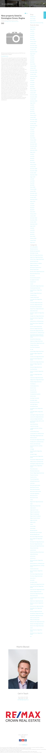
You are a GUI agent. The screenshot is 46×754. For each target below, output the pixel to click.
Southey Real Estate (34, 568)
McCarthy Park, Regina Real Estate (37, 439)
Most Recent (33, 27)
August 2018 (32, 226)
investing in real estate (34, 398)
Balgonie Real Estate (34, 265)
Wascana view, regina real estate (36, 606)
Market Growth (33, 437)
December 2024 (33, 70)
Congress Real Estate (34, 297)
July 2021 (32, 154)
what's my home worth (34, 617)
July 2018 (32, 228)
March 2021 (32, 162)
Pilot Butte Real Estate (34, 470)
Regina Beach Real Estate (35, 505)
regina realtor (33, 522)
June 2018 (32, 230)
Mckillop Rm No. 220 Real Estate (37, 441)
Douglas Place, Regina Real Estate (37, 316)
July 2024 (32, 80)
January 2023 (33, 117)
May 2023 (32, 109)
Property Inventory (34, 475)
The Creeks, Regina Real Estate (36, 574)
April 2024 (32, 86)
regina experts (33, 507)
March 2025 (32, 64)
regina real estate (33, 520)
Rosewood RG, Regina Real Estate (37, 545)
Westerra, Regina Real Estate (36, 611)
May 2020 (32, 183)
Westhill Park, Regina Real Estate (36, 613)
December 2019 (33, 193)
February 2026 (33, 41)
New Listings (32, 18)
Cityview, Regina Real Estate (36, 293)
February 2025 (33, 66)
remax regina (32, 528)
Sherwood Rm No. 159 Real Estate (37, 563)
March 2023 (32, 113)
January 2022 (33, 142)
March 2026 (32, 39)
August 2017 (32, 242)
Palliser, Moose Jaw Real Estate (36, 461)
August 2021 (32, 152)
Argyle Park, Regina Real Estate (36, 257)
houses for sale (33, 389)
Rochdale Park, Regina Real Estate (37, 541)
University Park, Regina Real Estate (37, 589)
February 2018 (33, 238)
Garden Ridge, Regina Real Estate (37, 351)
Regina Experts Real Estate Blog (36, 22)
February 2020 (33, 189)
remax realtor (33, 526)
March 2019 (32, 211)
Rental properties (33, 530)
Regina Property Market (35, 518)
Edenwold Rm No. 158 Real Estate (37, 332)
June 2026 (32, 33)
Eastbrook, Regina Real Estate (36, 328)
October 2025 (33, 49)
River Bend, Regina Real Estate (36, 536)
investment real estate (34, 402)
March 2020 (32, 187)
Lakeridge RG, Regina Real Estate (37, 414)
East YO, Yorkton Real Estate (36, 326)
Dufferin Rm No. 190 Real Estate (36, 321)
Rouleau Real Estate (34, 548)
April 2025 (32, 62)
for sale (31, 349)
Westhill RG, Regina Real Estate (36, 615)
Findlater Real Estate (34, 345)
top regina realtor (33, 582)
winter (31, 627)
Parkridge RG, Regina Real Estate (37, 463)
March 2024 (32, 88)
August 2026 (32, 29)
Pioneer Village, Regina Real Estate (37, 473)
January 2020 (33, 191)
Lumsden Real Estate (34, 431)
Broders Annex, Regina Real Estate (37, 271)
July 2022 (32, 129)
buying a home (33, 281)
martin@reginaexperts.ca (23, 699)
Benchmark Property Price (35, 267)
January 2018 (33, 240)
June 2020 (32, 181)
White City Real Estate (34, 619)
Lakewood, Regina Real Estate (36, 418)
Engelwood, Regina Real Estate (36, 341)
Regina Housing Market (35, 512)
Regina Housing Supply (34, 514)
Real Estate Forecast (34, 487)
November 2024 (33, 72)
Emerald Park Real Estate (35, 339)
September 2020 (33, 174)
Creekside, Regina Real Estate (36, 302)
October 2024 (33, 74)
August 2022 (32, 127)
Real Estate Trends (34, 497)
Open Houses (33, 20)
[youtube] (23, 740)
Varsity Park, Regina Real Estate (36, 593)
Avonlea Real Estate (34, 261)
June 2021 (32, 156)
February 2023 (33, 115)
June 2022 (32, 131)
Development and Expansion (36, 306)
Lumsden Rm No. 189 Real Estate (37, 433)
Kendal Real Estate (34, 406)
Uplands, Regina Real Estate (35, 591)
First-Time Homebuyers (35, 347)
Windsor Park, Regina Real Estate (37, 625)
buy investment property (35, 277)
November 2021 (33, 146)
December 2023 (33, 94)
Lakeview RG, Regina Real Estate (37, 416)
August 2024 (32, 78)
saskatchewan (33, 550)
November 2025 (33, 47)
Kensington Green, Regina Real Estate (11, 21)
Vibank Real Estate (34, 595)
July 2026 (32, 31)
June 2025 (32, 57)
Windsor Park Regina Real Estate (36, 623)
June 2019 (32, 205)
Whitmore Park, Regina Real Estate (37, 621)
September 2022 (33, 125)
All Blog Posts (33, 16)
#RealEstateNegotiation (35, 251)
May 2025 (32, 59)
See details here (4, 56)
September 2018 (33, 224)
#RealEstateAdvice (34, 249)
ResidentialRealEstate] (34, 534)
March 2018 (32, 236)
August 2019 (32, 201)
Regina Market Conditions (35, 516)
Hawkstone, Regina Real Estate (36, 377)
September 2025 (33, 51)
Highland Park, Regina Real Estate (37, 379)
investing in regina (33, 400)
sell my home (32, 556)
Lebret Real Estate (34, 424)
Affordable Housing (34, 253)
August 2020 (32, 176)
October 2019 (33, 197)
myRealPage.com (24, 744)
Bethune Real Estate (34, 269)
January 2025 (33, 68)
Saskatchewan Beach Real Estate (37, 552)
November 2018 (33, 219)
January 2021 (33, 166)
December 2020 (33, 168)
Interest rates (33, 396)
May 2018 (32, 232)
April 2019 (32, 209)
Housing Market (33, 392)
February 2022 (33, 139)
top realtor (32, 580)
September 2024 (33, 76)
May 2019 (32, 207)
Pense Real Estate (34, 468)
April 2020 (32, 185)
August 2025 (32, 53)
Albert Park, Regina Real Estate (36, 255)
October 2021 (33, 148)
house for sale (33, 387)
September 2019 (33, 199)
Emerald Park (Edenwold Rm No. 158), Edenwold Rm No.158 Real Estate (37, 336)
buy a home (32, 275)
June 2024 (32, 82)
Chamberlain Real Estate (35, 288)
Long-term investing (34, 426)
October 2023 (33, 98)
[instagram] (25, 740)
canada (31, 283)
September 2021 (33, 150)
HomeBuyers (33, 383)
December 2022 (33, 119)
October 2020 (33, 172)
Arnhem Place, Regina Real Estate (37, 259)
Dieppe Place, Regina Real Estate (37, 308)
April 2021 (32, 160)
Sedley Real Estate (34, 554)
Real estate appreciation (35, 485)
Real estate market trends (35, 491)
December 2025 (33, 45)
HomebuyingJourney (34, 385)
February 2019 (33, 213)
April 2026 (32, 37)
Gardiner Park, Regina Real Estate (37, 356)
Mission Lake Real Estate (35, 443)
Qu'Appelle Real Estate (35, 481)
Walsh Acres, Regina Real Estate (36, 600)
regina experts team (34, 509)
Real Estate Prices (34, 495)
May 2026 (32, 35)
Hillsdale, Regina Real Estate (36, 381)
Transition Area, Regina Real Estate (37, 584)
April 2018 (32, 234)
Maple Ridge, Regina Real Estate (36, 435)
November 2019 (33, 195)
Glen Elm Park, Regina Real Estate (37, 361)
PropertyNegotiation (34, 479)
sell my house (33, 558)
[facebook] (20, 740)
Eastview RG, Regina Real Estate (36, 330)
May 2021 (32, 158)
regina (31, 503)
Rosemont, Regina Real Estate (36, 543)
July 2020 (32, 178)
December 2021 (33, 144)
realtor (31, 499)
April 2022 (32, 135)
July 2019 (32, 203)
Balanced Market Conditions (36, 263)
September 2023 (33, 100)
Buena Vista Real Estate (35, 273)
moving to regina (33, 454)
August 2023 (32, 103)
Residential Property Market (36, 532)
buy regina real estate (34, 279)
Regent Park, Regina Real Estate (36, 501)
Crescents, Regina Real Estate (36, 304)
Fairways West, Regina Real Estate (37, 343)
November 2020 (33, 170)
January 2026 (33, 43)
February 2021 (33, 164)
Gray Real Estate (33, 369)
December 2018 (33, 217)
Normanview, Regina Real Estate (36, 459)
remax (31, 524)
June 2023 (32, 107)
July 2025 (32, 55)
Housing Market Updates (35, 394)
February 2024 (33, 90)
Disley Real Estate (34, 310)
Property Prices (33, 477)
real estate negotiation (34, 493)
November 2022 (33, 121)
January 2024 (33, 92)
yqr (31, 636)
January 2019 (33, 215)
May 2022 (32, 133)
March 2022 (32, 137)
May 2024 (32, 84)
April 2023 (32, 111)
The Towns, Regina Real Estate (36, 576)
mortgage (32, 449)
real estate (32, 483)
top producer (33, 578)
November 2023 (33, 96)
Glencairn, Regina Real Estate (36, 367)
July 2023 (32, 105)
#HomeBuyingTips (34, 246)
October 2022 (33, 123)
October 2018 (33, 222)
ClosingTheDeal (33, 295)
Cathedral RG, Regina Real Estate (37, 285)
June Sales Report (34, 404)
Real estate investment (35, 489)
